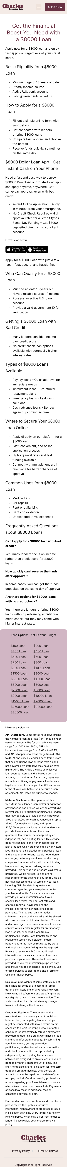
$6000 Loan (42, 684)
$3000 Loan (19, 679)
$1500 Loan (19, 673)
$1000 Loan (42, 668)
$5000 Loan (19, 684)
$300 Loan (18, 651)
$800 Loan (41, 662)
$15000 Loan (20, 701)
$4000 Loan (42, 679)
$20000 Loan (43, 701)
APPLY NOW (55, 7)
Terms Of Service (47, 1151)
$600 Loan (41, 657)
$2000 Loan (42, 673)
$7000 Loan (19, 690)
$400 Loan (41, 651)
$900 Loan (18, 668)
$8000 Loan (42, 690)
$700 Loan (18, 662)
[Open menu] (38, 7)
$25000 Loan (20, 707)
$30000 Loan (43, 707)
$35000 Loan (20, 712)
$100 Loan (18, 646)
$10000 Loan (43, 696)
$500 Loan (18, 657)
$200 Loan (41, 646)
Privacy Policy (21, 1151)
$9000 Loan (19, 696)
